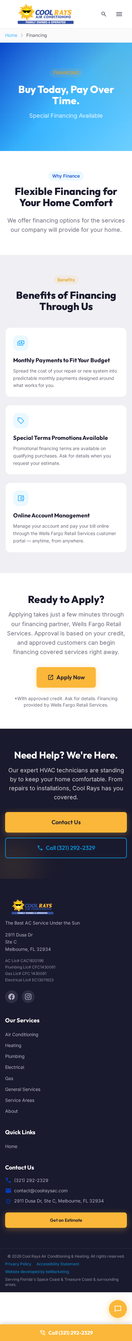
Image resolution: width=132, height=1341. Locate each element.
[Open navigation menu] (119, 14)
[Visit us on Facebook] (11, 996)
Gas (9, 1078)
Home (11, 35)
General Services (22, 1089)
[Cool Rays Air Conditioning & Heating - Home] (45, 14)
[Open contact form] (118, 1309)
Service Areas (19, 1100)
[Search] (103, 14)
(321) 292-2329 (31, 1180)
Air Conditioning (21, 1034)
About (11, 1111)
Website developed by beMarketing (37, 1271)
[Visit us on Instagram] (28, 996)
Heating (13, 1045)
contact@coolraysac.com (41, 1190)
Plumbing (15, 1056)
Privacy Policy (18, 1263)
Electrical (14, 1067)
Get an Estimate (66, 1220)
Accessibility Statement (58, 1263)
